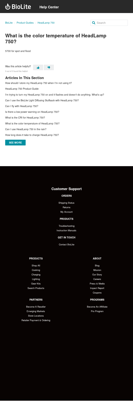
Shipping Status (66, 202)
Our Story (97, 274)
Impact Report (97, 288)
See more (15, 142)
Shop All (36, 265)
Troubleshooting (66, 225)
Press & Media (97, 283)
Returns (66, 207)
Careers (97, 279)
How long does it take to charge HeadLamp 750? (32, 135)
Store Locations (36, 315)
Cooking (36, 270)
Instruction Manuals (66, 230)
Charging (36, 274)
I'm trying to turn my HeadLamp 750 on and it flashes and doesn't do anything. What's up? (54, 94)
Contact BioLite (66, 244)
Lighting (36, 279)
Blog (97, 265)
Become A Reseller (36, 306)
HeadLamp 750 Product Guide (22, 88)
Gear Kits (36, 283)
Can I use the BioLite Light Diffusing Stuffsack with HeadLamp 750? (42, 100)
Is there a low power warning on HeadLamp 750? (32, 111)
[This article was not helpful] (49, 67)
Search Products (36, 288)
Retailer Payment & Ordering (35, 320)
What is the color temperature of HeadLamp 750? (32, 123)
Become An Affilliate (97, 306)
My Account (66, 211)
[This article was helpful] (38, 67)
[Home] (18, 6)
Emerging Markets (36, 311)
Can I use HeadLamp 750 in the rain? (25, 129)
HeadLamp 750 (46, 22)
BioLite (9, 22)
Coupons (97, 292)
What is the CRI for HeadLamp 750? (25, 117)
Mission (97, 270)
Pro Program (97, 311)
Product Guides (25, 22)
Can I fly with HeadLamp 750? (21, 106)
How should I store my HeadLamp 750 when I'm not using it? (38, 83)
